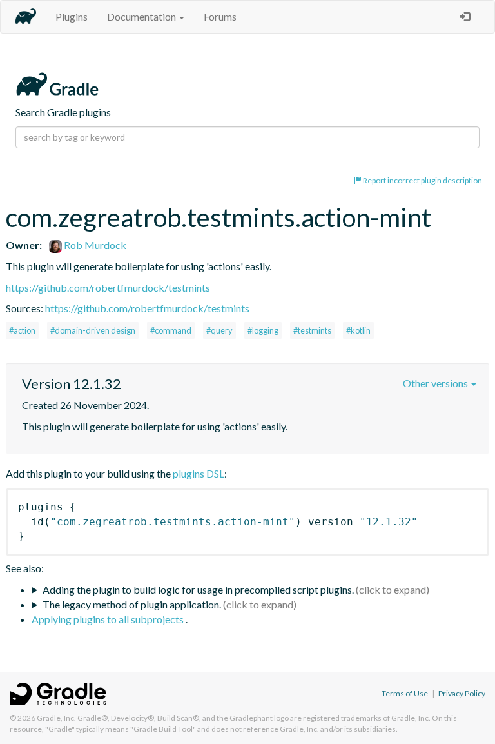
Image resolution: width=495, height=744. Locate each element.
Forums (220, 16)
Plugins (71, 16)
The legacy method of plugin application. (132, 604)
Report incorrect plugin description (422, 180)
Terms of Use (405, 693)
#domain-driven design (92, 330)
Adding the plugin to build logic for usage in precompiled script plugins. (198, 589)
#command (170, 330)
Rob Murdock (94, 245)
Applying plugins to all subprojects (109, 619)
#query (219, 330)
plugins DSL (198, 473)
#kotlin (358, 330)
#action (22, 330)
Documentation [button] (142, 16)
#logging (263, 330)
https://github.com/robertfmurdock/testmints (108, 287)
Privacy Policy (461, 693)
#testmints (312, 330)
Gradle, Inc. (56, 718)
